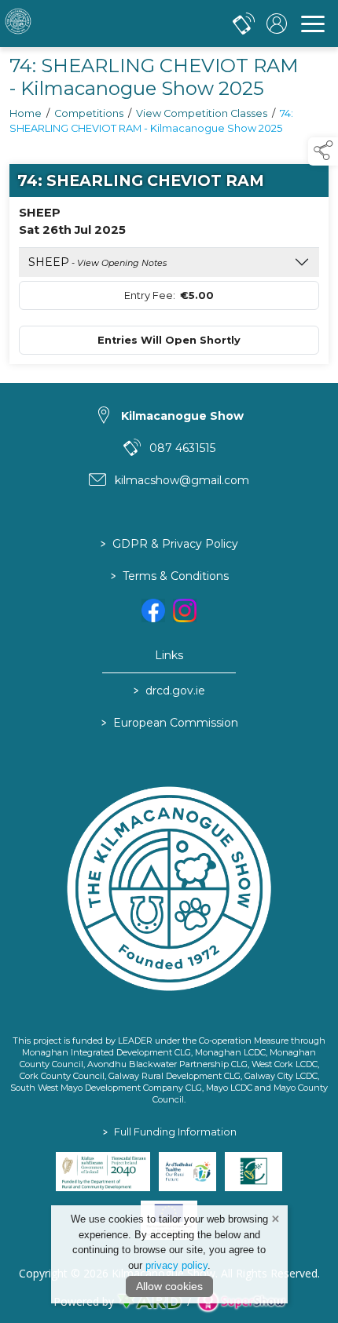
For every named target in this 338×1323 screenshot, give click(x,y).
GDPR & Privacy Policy (169, 543)
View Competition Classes (201, 113)
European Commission (169, 722)
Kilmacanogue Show (182, 416)
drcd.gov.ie (169, 690)
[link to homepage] (74, 23)
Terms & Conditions (169, 576)
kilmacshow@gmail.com (182, 480)
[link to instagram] (185, 610)
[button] (323, 151)
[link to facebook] (153, 610)
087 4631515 (182, 448)
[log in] (276, 23)
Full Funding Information (169, 1132)
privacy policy (176, 1265)
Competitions (88, 113)
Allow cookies (169, 1286)
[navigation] (313, 23)
